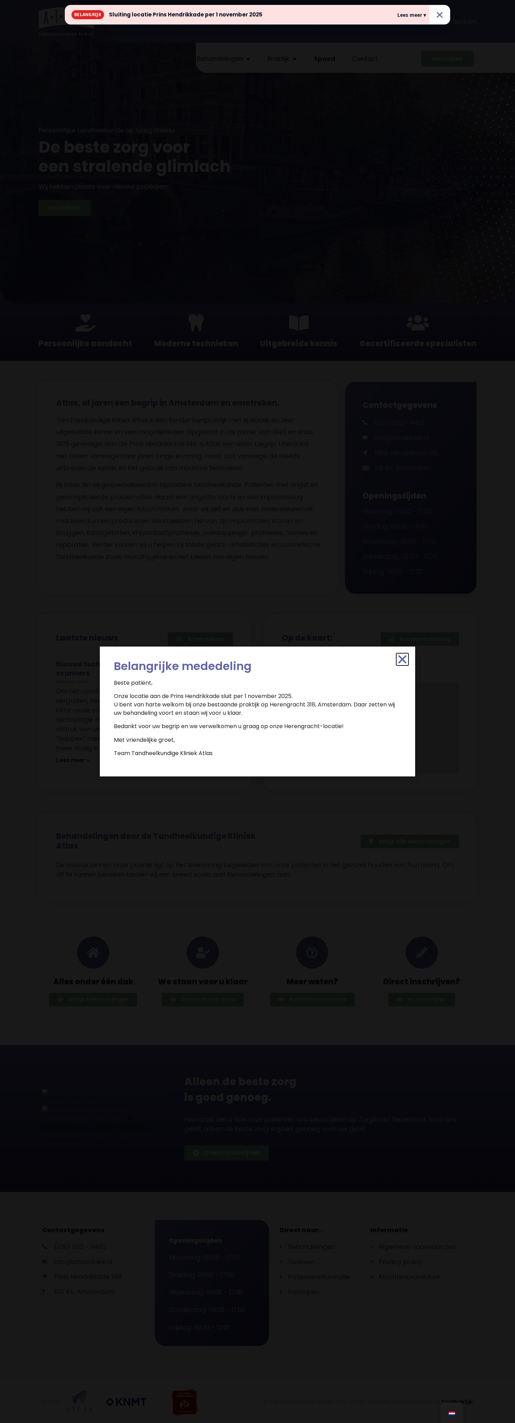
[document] (257, 711)
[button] (402, 659)
